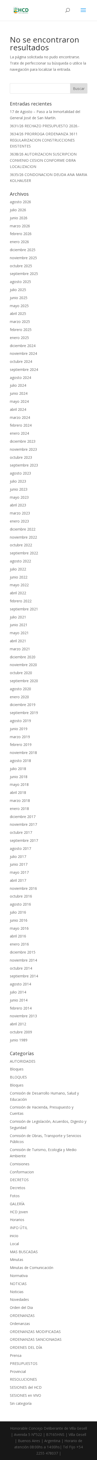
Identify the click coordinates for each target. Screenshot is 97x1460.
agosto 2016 (20, 904)
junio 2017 (18, 864)
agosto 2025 (20, 281)
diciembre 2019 (22, 704)
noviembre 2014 (23, 960)
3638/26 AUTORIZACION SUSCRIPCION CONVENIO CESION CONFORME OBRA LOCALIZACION (43, 160)
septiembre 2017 (24, 840)
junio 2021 (18, 624)
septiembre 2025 (24, 273)
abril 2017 (18, 880)
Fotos (15, 1195)
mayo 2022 (19, 584)
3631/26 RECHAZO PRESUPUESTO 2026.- (44, 125)
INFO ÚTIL (19, 1227)
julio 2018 (18, 768)
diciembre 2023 (22, 441)
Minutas (16, 1259)
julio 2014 (18, 992)
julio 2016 (18, 912)
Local (14, 1243)
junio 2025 (18, 297)
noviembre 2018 (23, 752)
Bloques (17, 1069)
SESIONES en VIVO (25, 1395)
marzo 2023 (20, 513)
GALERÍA (17, 1203)
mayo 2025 (19, 305)
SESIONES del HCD (26, 1387)
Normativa (19, 1275)
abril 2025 (18, 313)
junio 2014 (18, 1000)
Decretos (17, 1187)
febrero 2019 (21, 744)
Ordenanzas (20, 1323)
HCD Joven (19, 1211)
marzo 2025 (20, 321)
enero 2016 (19, 944)
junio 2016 (18, 920)
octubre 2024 (21, 361)
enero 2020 (19, 696)
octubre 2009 (21, 1031)
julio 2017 (18, 856)
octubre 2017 (21, 832)
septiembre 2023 (24, 465)
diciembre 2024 (22, 345)
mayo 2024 (19, 401)
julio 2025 (18, 289)
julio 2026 (18, 209)
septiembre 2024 (24, 369)
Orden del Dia (21, 1307)
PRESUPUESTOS (24, 1363)
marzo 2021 (20, 648)
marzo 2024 (20, 417)
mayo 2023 (19, 497)
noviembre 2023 (23, 449)
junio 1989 (18, 1040)
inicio (14, 1235)
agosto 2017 (20, 848)
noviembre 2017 (23, 824)
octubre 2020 (21, 672)
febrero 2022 (21, 600)
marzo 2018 (20, 800)
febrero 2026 (21, 233)
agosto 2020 (20, 688)
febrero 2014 (21, 1008)
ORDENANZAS (22, 1315)
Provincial (18, 1371)
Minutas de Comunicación (31, 1267)
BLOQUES (18, 1077)
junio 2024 (18, 393)
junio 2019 (18, 728)
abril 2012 (18, 1023)
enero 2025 (19, 337)
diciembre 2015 (22, 952)
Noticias (17, 1291)
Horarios (17, 1219)
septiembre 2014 (24, 976)
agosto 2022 (20, 561)
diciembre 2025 (22, 249)
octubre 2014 (21, 968)
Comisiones (19, 1163)
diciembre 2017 (22, 816)
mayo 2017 (19, 872)
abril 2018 (18, 792)
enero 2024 (19, 433)
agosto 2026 (20, 201)
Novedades (19, 1299)
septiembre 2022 (24, 553)
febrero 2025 (21, 329)
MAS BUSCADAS (24, 1251)
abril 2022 (18, 592)
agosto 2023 (20, 473)
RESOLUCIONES (23, 1379)
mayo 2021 (19, 632)
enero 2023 (19, 521)
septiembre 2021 (24, 608)
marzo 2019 (20, 736)
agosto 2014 (20, 984)
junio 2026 (18, 217)
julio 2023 (18, 481)
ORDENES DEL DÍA (26, 1347)
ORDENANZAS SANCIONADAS (36, 1339)
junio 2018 (18, 776)
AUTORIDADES (22, 1061)
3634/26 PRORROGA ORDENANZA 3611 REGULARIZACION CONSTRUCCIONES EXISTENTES (44, 140)
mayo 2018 (19, 784)
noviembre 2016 (23, 888)
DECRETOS (19, 1179)
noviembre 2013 (23, 1015)
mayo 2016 (19, 928)
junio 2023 (18, 489)
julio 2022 (18, 569)
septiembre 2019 (24, 712)
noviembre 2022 (23, 537)
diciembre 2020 (22, 656)
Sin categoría (21, 1403)
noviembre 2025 (23, 257)
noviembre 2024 (23, 353)
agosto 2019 (20, 720)
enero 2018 (19, 808)
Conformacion (22, 1171)
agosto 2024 (20, 377)
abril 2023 (18, 505)
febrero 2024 (21, 425)
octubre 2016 (21, 896)
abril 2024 (18, 409)
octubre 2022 (21, 544)
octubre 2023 (21, 457)
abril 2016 (18, 936)
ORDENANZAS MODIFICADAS (35, 1331)
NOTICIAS (18, 1283)
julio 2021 (18, 617)
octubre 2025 (21, 265)
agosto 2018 (20, 760)
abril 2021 (18, 640)
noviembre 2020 (23, 664)
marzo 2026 (20, 225)
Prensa (15, 1355)
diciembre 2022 (22, 529)
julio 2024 (18, 385)
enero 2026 (19, 241)
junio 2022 (18, 577)
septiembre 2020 (24, 680)
